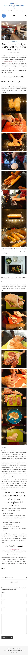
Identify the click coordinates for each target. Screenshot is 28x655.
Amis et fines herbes (14, 549)
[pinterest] (16, 652)
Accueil (5, 650)
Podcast (9, 650)
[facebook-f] (11, 652)
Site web (3, 607)
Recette (13, 565)
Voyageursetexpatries (8, 577)
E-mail (3, 599)
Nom (2, 592)
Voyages (13, 650)
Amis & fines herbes (8, 61)
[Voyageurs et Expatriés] (14, 6)
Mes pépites (14, 41)
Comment (3, 614)
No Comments (17, 52)
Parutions (22, 650)
